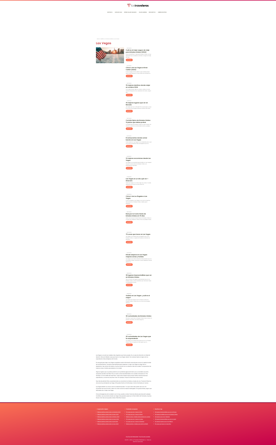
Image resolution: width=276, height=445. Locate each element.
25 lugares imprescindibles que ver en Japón (165, 419)
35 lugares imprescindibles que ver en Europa (165, 412)
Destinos (109, 12)
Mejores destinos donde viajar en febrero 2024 (108, 416)
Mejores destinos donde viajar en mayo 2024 (107, 423)
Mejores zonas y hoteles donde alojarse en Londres (138, 416)
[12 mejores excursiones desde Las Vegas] (110, 165)
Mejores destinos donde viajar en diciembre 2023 (109, 412)
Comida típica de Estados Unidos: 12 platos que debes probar (138, 121)
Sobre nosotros (162, 12)
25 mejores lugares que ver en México (164, 421)
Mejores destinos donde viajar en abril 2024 (107, 421)
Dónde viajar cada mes (130, 12)
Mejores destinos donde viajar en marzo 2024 (108, 419)
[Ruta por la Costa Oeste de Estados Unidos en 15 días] (110, 220)
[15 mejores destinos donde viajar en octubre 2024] (110, 90)
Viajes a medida (143, 12)
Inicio (98, 39)
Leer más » (129, 60)
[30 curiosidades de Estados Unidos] (110, 322)
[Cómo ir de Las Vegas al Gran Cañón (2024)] (110, 73)
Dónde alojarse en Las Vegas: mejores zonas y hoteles (136, 256)
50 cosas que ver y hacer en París (134, 412)
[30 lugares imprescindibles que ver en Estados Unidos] (110, 281)
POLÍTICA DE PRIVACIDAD (132, 436)
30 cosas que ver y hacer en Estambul (135, 421)
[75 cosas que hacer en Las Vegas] (110, 241)
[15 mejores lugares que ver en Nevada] (110, 108)
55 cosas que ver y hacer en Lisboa (134, 419)
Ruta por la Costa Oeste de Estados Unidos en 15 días (136, 215)
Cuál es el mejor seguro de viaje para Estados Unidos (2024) (137, 51)
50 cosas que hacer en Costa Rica (163, 423)
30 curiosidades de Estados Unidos (138, 316)
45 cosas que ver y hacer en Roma (134, 414)
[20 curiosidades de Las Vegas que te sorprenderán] (110, 343)
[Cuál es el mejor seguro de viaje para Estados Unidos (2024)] (110, 55)
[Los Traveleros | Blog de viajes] (138, 5)
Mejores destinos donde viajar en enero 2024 (108, 414)
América (103, 39)
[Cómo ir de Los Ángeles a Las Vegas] (110, 201)
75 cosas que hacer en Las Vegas (138, 234)
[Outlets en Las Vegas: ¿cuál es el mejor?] (110, 302)
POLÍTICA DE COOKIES (144, 436)
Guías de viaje (118, 12)
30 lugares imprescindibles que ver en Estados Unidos (139, 276)
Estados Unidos (109, 39)
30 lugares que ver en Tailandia (162, 416)
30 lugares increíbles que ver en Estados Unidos (166, 414)
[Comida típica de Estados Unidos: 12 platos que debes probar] (110, 125)
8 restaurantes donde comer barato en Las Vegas (136, 139)
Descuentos (152, 12)
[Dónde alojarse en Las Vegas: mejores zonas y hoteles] (110, 261)
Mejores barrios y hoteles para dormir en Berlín (137, 423)
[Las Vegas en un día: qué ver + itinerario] (110, 184)
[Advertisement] (138, 25)
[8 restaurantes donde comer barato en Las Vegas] (110, 144)
